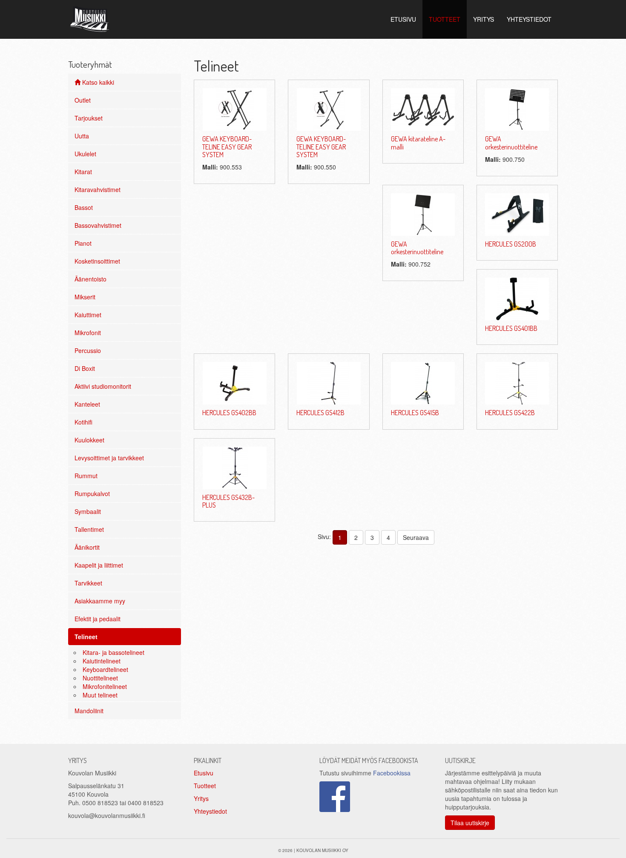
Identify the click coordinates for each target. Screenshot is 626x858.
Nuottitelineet (100, 678)
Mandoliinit (89, 710)
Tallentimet (89, 529)
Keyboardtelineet (105, 669)
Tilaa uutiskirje (470, 822)
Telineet (86, 636)
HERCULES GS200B (510, 244)
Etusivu (203, 773)
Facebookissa (392, 773)
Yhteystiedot (210, 811)
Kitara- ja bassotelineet (113, 652)
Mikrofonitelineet (105, 686)
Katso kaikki (97, 82)
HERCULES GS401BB (511, 328)
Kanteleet (87, 404)
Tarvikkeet (88, 583)
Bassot (84, 207)
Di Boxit (85, 368)
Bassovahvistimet (98, 225)
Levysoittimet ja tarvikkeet (109, 457)
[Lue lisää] (235, 108)
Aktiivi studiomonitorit (103, 386)
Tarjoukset (89, 118)
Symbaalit (88, 511)
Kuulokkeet (89, 440)
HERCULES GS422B (510, 412)
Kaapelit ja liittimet (99, 565)
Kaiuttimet (88, 314)
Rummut (86, 475)
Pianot (83, 243)
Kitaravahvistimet (98, 189)
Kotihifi (83, 422)
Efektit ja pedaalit (98, 618)
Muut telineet (100, 695)
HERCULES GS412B (320, 412)
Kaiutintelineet (102, 661)
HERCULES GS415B (415, 412)
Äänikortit (87, 547)
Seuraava (416, 537)
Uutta (82, 136)
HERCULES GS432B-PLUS (228, 501)
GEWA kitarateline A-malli (418, 143)
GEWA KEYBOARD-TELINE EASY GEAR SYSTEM (227, 147)
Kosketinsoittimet (97, 261)
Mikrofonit (88, 332)
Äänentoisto (90, 279)
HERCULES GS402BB (229, 412)
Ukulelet (85, 153)
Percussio (88, 350)
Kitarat (83, 171)
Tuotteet (205, 785)
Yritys (201, 798)
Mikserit (85, 297)
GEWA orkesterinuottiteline (511, 143)
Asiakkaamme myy (100, 601)
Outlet (83, 100)
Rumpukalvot (92, 493)
